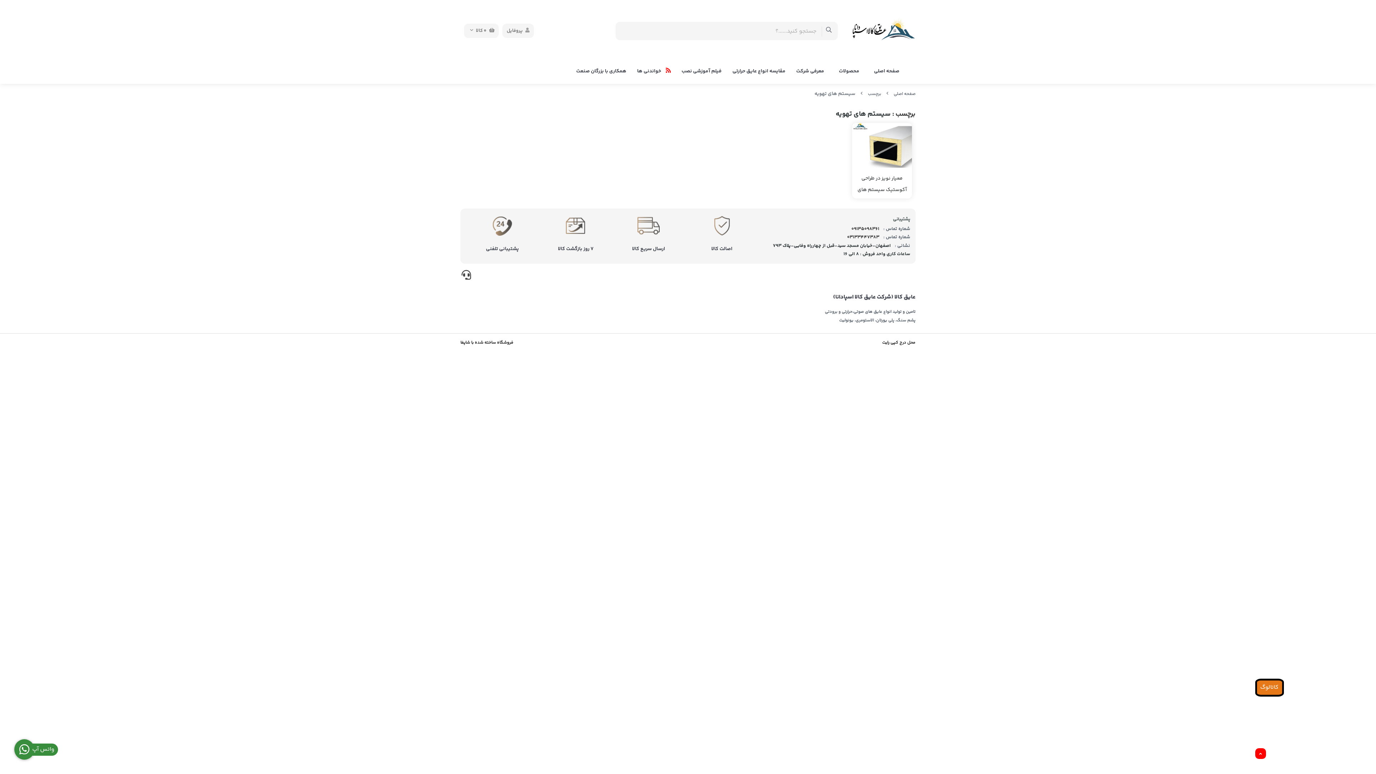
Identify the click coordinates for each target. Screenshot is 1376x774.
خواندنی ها (649, 71)
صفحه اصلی (886, 71)
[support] (466, 276)
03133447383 (863, 237)
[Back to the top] (1260, 754)
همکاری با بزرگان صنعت (601, 71)
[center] (829, 31)
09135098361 (865, 229)
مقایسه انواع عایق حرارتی (758, 71)
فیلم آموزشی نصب (702, 71)
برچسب (874, 94)
